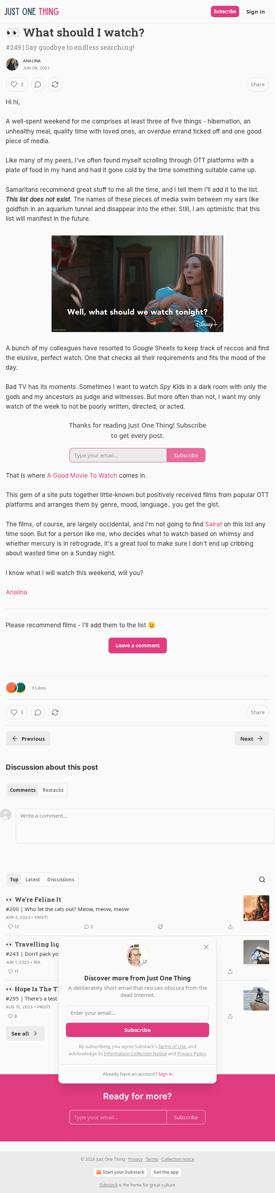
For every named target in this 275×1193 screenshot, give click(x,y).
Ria (37, 962)
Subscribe (225, 11)
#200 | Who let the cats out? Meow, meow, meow (67, 908)
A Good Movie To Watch (82, 475)
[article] (137, 913)
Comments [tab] (22, 790)
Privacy (135, 1159)
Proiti (41, 917)
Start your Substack (123, 1172)
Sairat (213, 524)
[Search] (262, 879)
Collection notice (177, 1159)
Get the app (166, 1172)
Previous (33, 738)
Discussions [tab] (60, 879)
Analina (32, 60)
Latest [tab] (32, 879)
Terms (152, 1159)
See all (20, 1033)
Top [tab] (14, 879)
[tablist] (37, 790)
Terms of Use (172, 1046)
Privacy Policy (191, 1053)
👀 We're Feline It (33, 899)
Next (247, 738)
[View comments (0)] (38, 84)
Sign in (255, 11)
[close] (206, 947)
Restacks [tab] (53, 790)
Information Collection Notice (135, 1053)
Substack (108, 1185)
